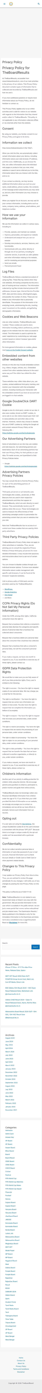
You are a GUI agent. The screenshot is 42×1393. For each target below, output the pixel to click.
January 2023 (10, 1069)
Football (8, 1195)
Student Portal (10, 1302)
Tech (7, 1312)
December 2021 (11, 1110)
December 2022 (11, 1072)
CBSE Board (9, 1161)
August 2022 (10, 1086)
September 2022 (11, 1082)
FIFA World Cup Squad (13, 1189)
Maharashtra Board (12, 1237)
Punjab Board (10, 1271)
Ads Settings (26, 824)
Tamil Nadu (9, 1305)
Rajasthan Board (11, 1281)
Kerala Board (10, 1230)
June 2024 (9, 1041)
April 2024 (9, 1048)
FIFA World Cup (10, 1178)
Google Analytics (11, 592)
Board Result (10, 1158)
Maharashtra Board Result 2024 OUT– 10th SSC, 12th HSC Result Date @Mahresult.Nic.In (21, 1015)
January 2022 (10, 1107)
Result (7, 1285)
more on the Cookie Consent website (19, 350)
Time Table (9, 1319)
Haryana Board (10, 1209)
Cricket (8, 1171)
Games (7, 1199)
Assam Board (10, 1147)
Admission (9, 1130)
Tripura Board (10, 1322)
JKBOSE (8, 1220)
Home (21, 1358)
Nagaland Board (11, 1261)
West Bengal (9, 1336)
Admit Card (9, 1134)
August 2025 (10, 1038)
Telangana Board (11, 1316)
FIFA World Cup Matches (14, 1182)
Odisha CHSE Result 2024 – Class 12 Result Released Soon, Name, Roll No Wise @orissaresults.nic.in (20, 1003)
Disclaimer (21, 1372)
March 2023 (9, 1065)
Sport (7, 1298)
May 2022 (9, 1096)
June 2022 (9, 1093)
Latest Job (9, 1233)
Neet (7, 1264)
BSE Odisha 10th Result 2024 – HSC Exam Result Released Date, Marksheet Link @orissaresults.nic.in (20, 991)
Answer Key (9, 1137)
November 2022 (11, 1076)
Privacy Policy (21, 1366)
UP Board (8, 1329)
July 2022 (8, 1089)
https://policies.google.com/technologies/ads (18, 433)
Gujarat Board (10, 1202)
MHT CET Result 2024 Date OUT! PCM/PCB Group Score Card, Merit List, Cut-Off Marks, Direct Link (19, 979)
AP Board (8, 1141)
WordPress (9, 589)
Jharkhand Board (11, 1216)
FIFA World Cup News (13, 1185)
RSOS (7, 1288)
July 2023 (9, 1055)
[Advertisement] (21, 30)
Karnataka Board (11, 1223)
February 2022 (10, 1103)
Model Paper (9, 1250)
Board (7, 1154)
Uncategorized (10, 1326)
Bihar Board (9, 1151)
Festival (8, 1175)
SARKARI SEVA (10, 1292)
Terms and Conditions (21, 1369)
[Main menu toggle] (4, 4)
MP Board (8, 1254)
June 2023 (9, 1058)
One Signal (8, 595)
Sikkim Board (10, 1295)
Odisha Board (10, 1268)
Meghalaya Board (11, 1243)
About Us (21, 1363)
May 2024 (9, 1045)
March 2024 (9, 1052)
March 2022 (9, 1100)
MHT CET (8, 1247)
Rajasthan (9, 1278)
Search (5, 943)
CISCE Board (10, 1168)
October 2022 (10, 1079)
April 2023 (9, 1062)
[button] (39, 3)
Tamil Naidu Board (11, 1309)
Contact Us (21, 1360)
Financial (8, 1192)
